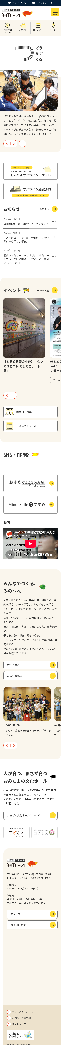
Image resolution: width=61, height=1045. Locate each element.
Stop (22, 143)
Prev (7, 143)
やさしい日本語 (19, 3)
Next (14, 143)
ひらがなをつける (44, 3)
